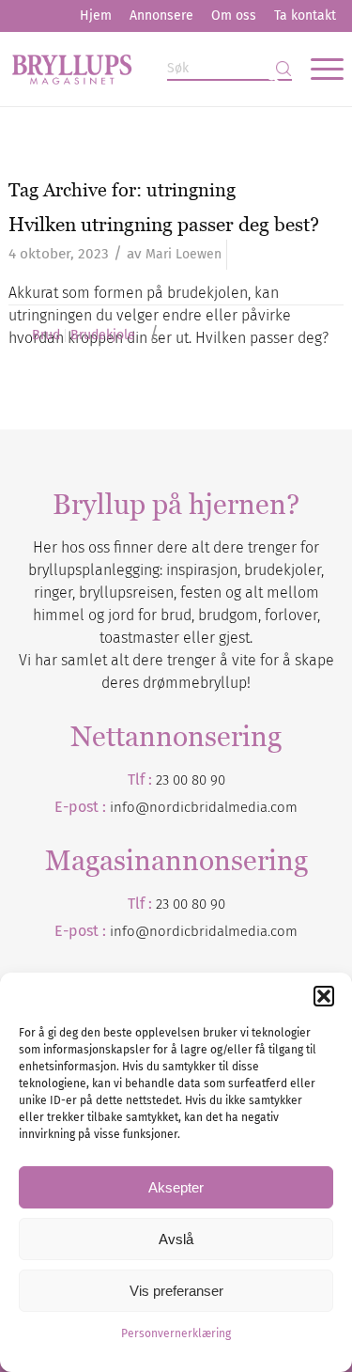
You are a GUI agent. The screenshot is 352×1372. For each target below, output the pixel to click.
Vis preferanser (176, 1291)
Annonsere (161, 15)
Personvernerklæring (176, 1333)
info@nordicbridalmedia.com (204, 807)
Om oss (233, 15)
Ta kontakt (305, 15)
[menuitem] (95, 16)
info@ (129, 931)
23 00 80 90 (190, 780)
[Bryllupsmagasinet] (142, 68)
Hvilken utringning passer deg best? (163, 224)
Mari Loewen (183, 254)
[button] (323, 996)
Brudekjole (102, 335)
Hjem (96, 15)
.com (283, 931)
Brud (46, 335)
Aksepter (176, 1187)
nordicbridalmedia (208, 931)
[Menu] (318, 68)
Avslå (176, 1239)
